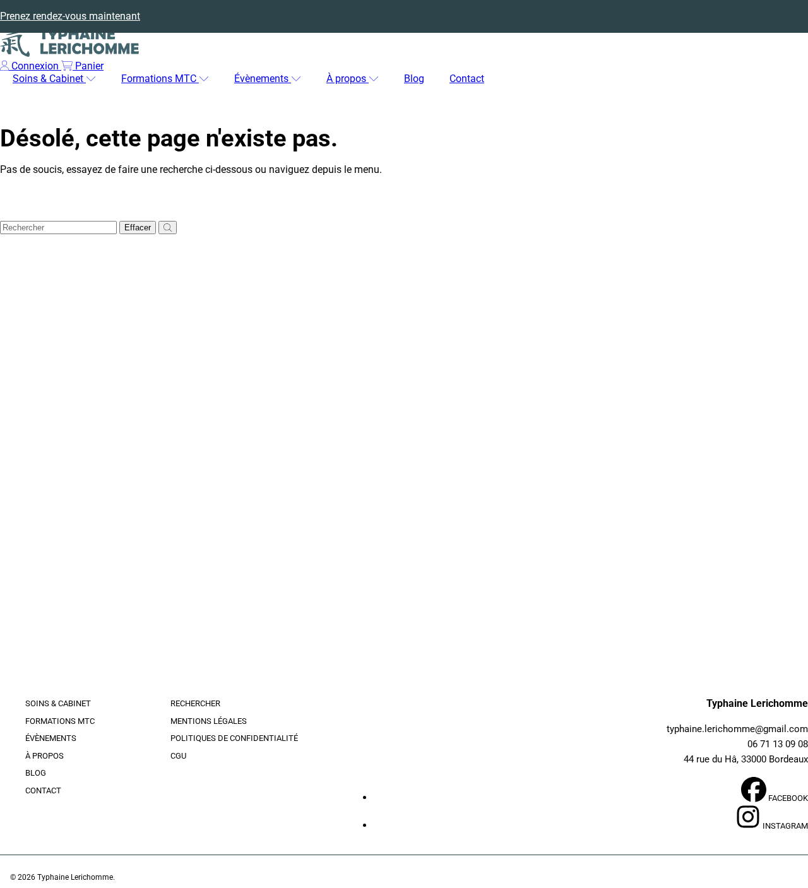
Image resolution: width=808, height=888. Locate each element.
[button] (82, 66)
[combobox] (58, 227)
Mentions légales (208, 721)
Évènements (262, 79)
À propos (347, 79)
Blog (35, 773)
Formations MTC (160, 79)
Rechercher (195, 703)
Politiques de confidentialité (234, 738)
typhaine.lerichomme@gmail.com (737, 729)
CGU (178, 756)
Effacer (137, 227)
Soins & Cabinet (49, 79)
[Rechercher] (167, 227)
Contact (43, 790)
